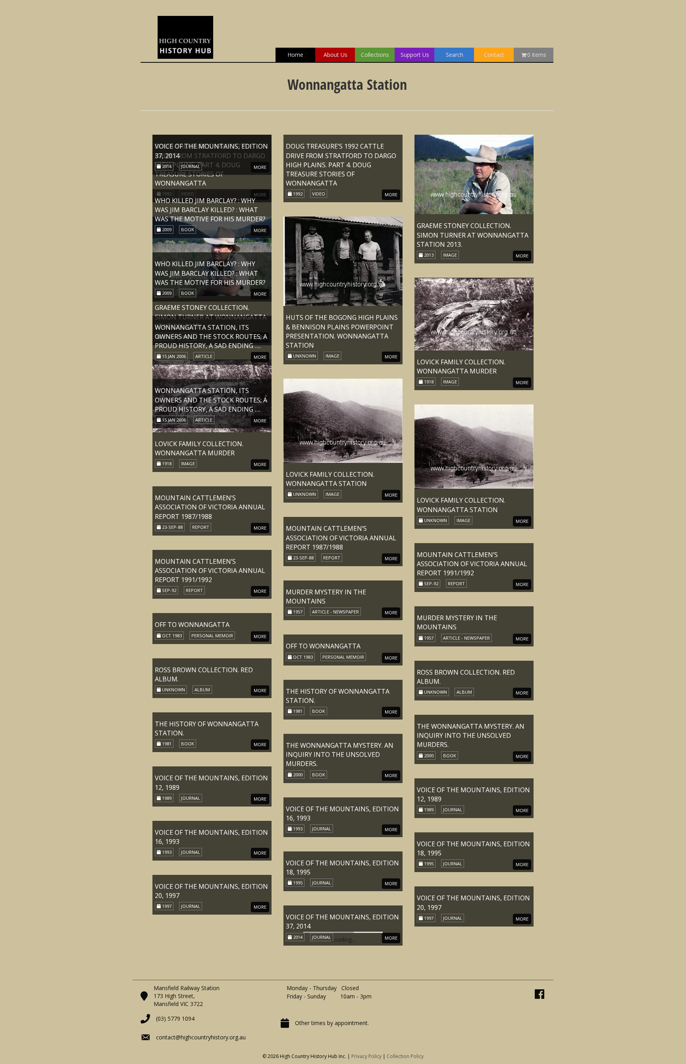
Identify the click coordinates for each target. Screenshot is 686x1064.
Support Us (415, 54)
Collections (375, 54)
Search (454, 54)
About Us (335, 54)
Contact (494, 54)
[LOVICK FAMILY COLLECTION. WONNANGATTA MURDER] (474, 313)
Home (295, 54)
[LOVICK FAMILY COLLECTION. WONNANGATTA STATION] (343, 420)
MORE (260, 194)
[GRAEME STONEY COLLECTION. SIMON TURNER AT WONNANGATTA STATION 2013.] (474, 174)
